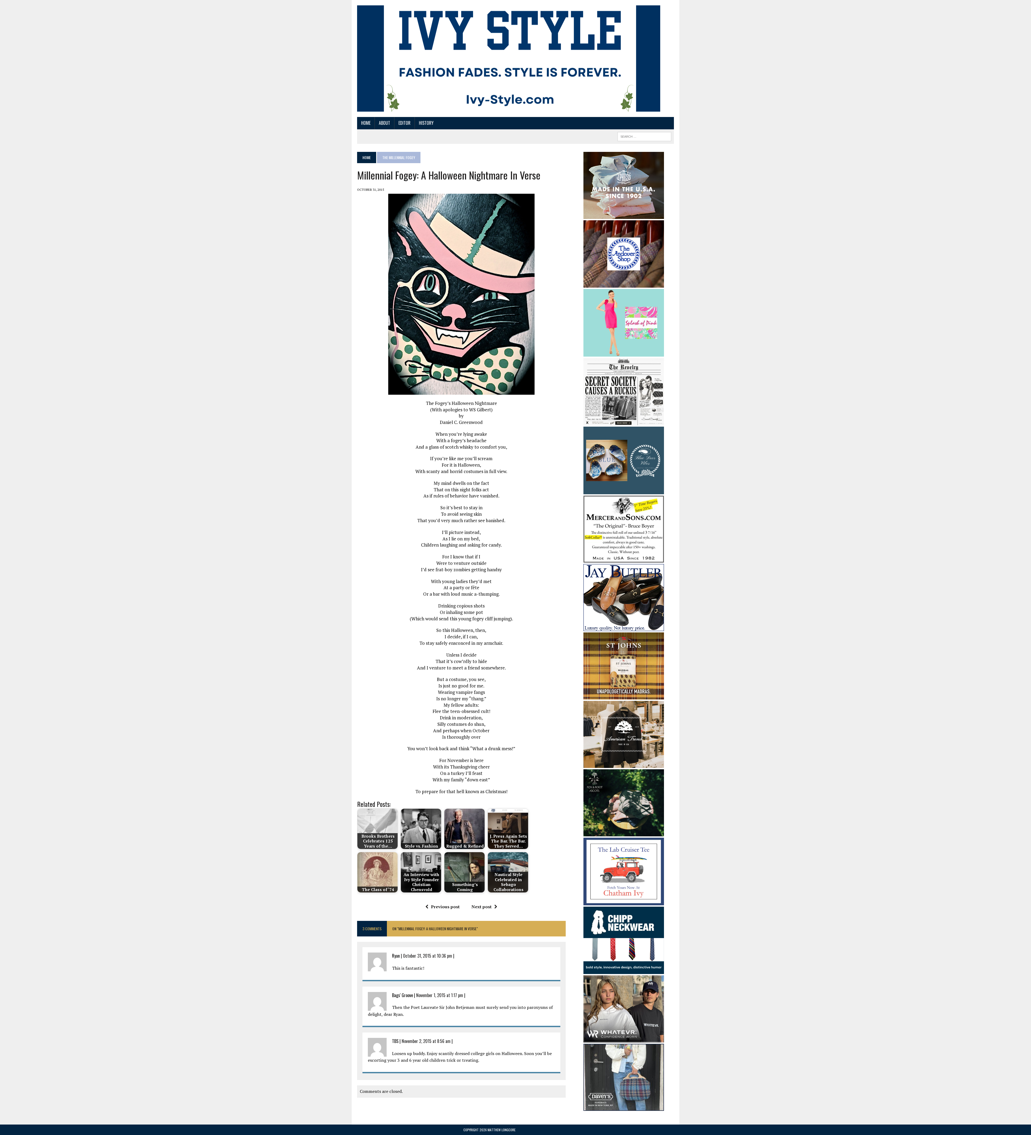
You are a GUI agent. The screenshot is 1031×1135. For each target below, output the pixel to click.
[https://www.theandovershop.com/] (623, 284)
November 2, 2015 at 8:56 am (426, 1041)
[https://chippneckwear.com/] (623, 970)
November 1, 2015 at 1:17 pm (439, 995)
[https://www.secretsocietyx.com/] (623, 421)
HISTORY (426, 123)
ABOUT (384, 123)
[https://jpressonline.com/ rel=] (623, 215)
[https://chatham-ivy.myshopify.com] (623, 902)
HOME (366, 123)
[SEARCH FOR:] (644, 136)
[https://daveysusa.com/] (623, 1107)
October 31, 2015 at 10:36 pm (427, 956)
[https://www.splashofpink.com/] (623, 353)
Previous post (445, 907)
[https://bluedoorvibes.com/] (623, 490)
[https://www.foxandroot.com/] (623, 833)
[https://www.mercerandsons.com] (623, 559)
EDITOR (404, 123)
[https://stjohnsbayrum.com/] (623, 696)
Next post (481, 907)
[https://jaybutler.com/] (623, 627)
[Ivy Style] (508, 58)
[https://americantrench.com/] (623, 764)
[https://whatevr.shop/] (623, 1039)
